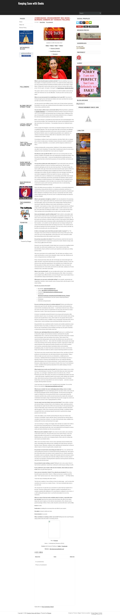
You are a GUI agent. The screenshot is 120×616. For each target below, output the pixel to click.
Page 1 (47, 45)
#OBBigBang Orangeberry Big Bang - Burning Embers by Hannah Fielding (53, 19)
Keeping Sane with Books (31, 3)
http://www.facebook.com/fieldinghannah (53, 292)
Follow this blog (26, 55)
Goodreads (64, 546)
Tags (86, 26)
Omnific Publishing (40, 111)
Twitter (59, 546)
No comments (49, 22)
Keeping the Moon (69, 88)
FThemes (75, 613)
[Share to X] (39, 552)
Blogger (29, 241)
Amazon (56, 540)
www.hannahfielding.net (49, 288)
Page (56, 45)
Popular (80, 26)
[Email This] (35, 552)
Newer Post (37, 556)
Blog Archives (93, 26)
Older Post (72, 556)
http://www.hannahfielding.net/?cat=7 (54, 386)
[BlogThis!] (37, 552)
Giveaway (55, 54)
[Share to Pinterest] (42, 552)
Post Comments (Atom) (48, 606)
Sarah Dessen (60, 88)
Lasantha (88, 613)
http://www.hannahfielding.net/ (57, 549)
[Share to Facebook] (40, 552)
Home (20, 21)
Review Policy (23, 27)
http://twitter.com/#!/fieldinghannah (50, 290)
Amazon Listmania (55, 48)
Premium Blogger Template (96, 613)
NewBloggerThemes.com (96, 614)
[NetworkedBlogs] (26, 53)
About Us (21, 24)
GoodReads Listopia (55, 51)
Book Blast (42, 22)
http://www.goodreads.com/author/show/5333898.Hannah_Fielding (54, 295)
